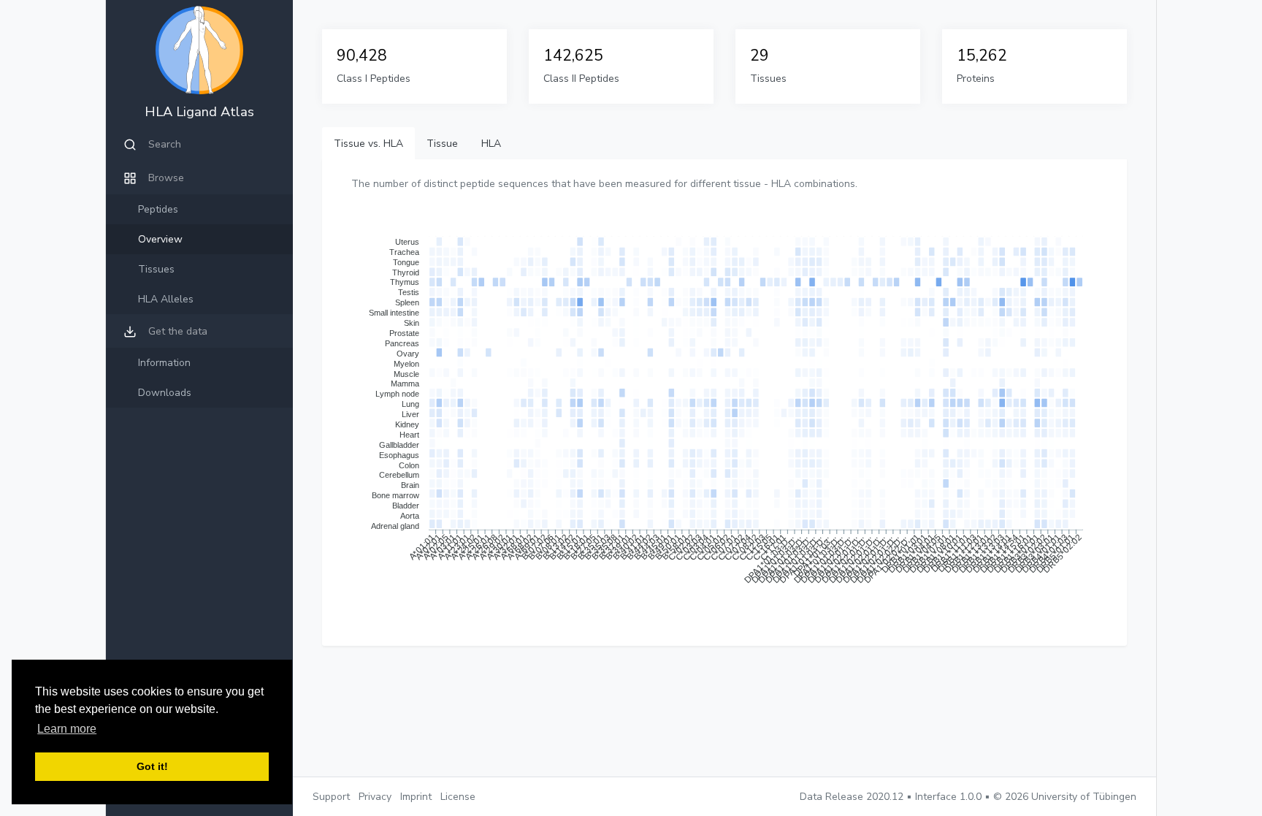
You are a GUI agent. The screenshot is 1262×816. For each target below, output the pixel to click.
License (457, 797)
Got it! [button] (152, 766)
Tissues (156, 269)
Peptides (158, 209)
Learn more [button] (66, 728)
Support (331, 797)
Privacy (375, 797)
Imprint (416, 797)
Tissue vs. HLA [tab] (368, 143)
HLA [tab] (491, 143)
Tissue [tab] (442, 143)
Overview (160, 239)
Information (164, 363)
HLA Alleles (166, 299)
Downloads (164, 393)
